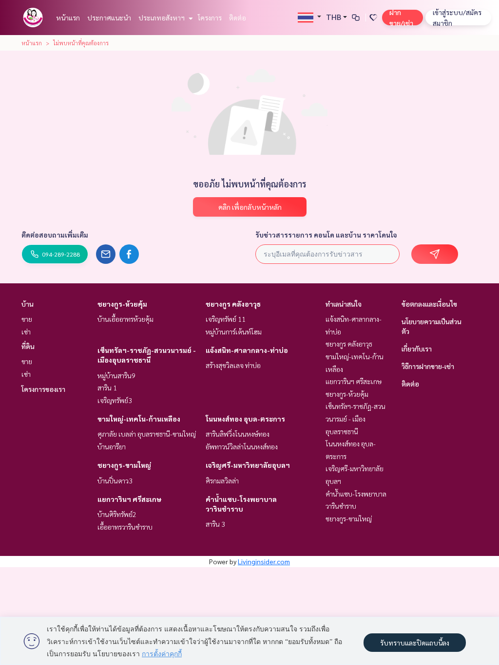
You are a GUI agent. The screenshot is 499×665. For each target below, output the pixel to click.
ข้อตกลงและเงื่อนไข (429, 303)
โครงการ (210, 17)
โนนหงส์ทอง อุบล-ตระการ (245, 418)
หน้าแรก (68, 17)
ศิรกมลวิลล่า (222, 480)
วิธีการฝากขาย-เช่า (428, 366)
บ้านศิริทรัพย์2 (116, 514)
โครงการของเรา (43, 389)
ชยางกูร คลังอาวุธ (233, 303)
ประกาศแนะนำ (109, 17)
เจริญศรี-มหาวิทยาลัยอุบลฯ (248, 465)
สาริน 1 (107, 387)
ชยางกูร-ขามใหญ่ (124, 465)
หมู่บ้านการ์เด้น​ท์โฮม (234, 331)
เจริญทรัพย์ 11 (226, 318)
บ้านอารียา (111, 446)
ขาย (26, 318)
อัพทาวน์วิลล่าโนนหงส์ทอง (242, 446)
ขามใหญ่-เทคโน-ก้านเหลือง (138, 418)
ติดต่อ (237, 17)
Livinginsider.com (264, 561)
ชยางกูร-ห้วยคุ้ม (122, 303)
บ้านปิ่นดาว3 (115, 480)
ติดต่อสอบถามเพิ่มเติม (54, 234)
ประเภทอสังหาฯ (162, 17)
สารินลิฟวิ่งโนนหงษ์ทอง (237, 433)
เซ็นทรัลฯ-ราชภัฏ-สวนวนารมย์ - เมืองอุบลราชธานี (355, 418)
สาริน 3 (215, 523)
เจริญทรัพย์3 (114, 400)
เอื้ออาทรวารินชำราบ (125, 526)
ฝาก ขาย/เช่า (401, 17)
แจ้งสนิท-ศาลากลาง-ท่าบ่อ (247, 350)
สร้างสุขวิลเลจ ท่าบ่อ (233, 365)
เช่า (26, 331)
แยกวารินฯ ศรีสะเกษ (129, 499)
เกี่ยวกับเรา (417, 348)
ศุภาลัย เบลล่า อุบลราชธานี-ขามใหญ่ (146, 433)
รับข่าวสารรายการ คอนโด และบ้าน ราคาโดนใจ (326, 234)
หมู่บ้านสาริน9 (116, 375)
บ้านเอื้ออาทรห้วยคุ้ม (125, 318)
